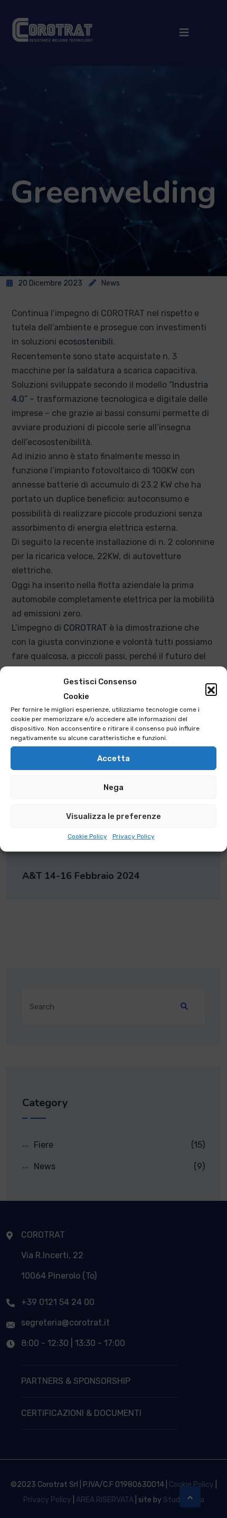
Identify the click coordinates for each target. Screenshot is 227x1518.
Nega (113, 787)
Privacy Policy (133, 836)
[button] (211, 689)
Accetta (113, 758)
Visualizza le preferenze (113, 816)
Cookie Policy (87, 836)
